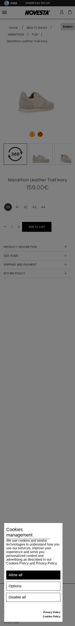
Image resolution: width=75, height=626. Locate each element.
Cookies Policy (51, 616)
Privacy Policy (51, 612)
